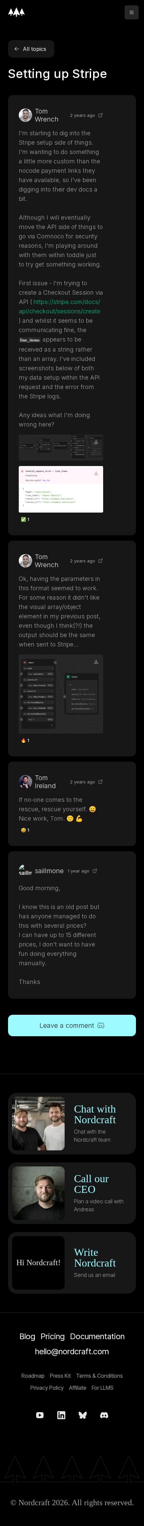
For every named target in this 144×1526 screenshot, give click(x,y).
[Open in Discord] (100, 115)
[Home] (16, 12)
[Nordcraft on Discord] (104, 1415)
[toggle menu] (132, 12)
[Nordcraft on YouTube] (40, 1415)
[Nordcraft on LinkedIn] (61, 1415)
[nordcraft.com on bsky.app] (83, 1415)
